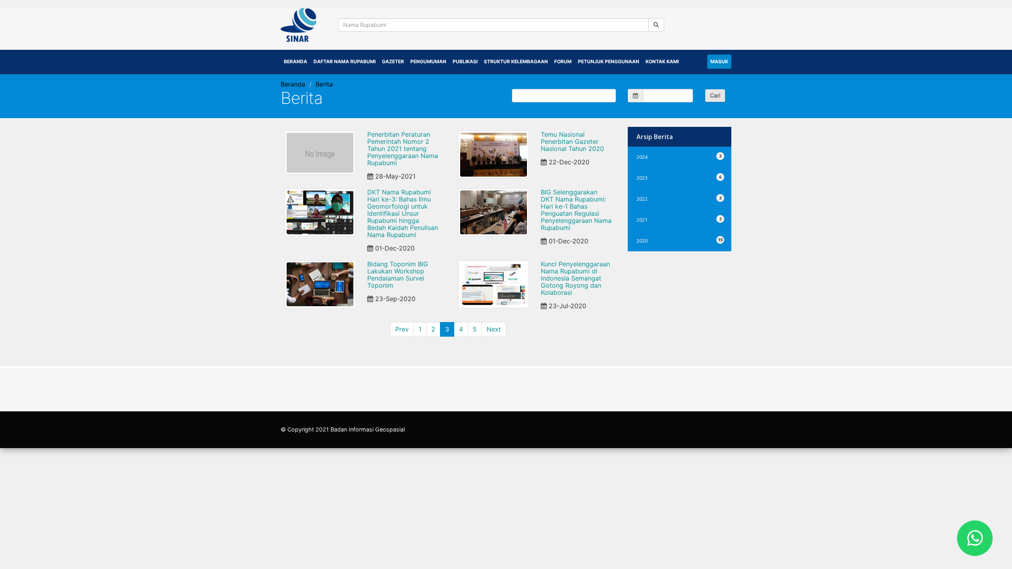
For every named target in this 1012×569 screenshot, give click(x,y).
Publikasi (465, 61)
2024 (679, 156)
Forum (563, 61)
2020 (679, 239)
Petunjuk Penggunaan (608, 61)
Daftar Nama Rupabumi (344, 61)
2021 (679, 218)
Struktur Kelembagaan (516, 61)
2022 (679, 197)
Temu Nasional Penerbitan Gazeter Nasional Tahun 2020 (572, 141)
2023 (679, 176)
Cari (715, 95)
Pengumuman (428, 61)
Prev (402, 329)
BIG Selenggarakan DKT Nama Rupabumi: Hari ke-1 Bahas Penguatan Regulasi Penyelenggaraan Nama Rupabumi (576, 210)
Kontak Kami (662, 61)
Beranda (295, 61)
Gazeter (393, 61)
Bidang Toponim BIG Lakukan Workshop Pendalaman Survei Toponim (397, 274)
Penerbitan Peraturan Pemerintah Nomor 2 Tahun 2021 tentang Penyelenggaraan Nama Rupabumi (402, 148)
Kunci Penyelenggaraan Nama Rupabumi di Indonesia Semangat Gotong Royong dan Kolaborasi (575, 278)
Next (494, 329)
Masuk (719, 61)
